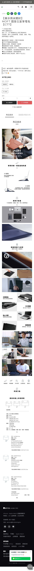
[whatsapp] (15, 13)
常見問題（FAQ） (8, 544)
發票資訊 (14, 546)
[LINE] (13, 526)
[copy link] (19, 13)
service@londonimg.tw (14, 522)
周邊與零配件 (7, 536)
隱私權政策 (6, 556)
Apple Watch (20, 534)
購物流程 (25, 544)
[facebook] (11, 13)
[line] (8, 13)
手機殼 (12, 534)
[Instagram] (9, 526)
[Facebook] (5, 526)
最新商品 (5, 534)
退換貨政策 (6, 546)
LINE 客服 (21, 546)
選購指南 (22, 536)
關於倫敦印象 (7, 553)
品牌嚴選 (15, 536)
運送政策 (18, 544)
